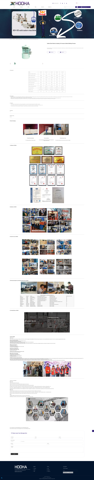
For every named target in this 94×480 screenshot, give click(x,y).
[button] (21, 7)
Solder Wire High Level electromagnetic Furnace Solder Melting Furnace (20, 428)
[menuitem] (21, 7)
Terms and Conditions (49, 477)
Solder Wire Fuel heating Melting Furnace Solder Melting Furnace (19, 427)
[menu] (32, 7)
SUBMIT (68, 472)
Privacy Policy (44, 477)
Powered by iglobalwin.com (47, 476)
